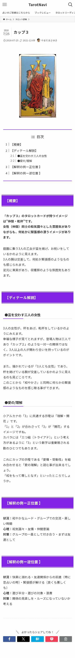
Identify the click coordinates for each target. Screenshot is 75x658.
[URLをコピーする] (65, 639)
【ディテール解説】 (24, 150)
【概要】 (17, 144)
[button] (9, 639)
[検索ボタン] (70, 4)
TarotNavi (37, 5)
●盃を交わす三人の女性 (32, 156)
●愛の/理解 (24, 161)
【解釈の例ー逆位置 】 (26, 173)
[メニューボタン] (4, 4)
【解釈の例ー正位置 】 (26, 167)
